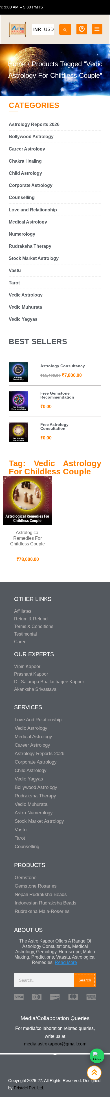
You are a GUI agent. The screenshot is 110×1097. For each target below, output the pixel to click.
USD (49, 29)
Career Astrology (32, 745)
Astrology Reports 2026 (39, 753)
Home (17, 64)
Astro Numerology (34, 812)
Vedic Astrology (31, 728)
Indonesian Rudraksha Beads (45, 903)
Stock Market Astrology (39, 821)
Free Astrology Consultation (54, 426)
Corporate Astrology (36, 762)
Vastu (21, 829)
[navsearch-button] (65, 28)
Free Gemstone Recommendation (57, 395)
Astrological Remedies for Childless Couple (27, 538)
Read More (66, 962)
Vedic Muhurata (31, 804)
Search (84, 980)
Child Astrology (31, 770)
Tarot (20, 838)
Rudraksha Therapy (35, 796)
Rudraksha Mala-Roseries (42, 911)
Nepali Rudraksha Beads (41, 894)
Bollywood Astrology (36, 787)
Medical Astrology (33, 736)
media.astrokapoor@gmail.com (55, 1043)
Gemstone (25, 877)
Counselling (27, 846)
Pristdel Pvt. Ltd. (29, 1087)
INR (37, 29)
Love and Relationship (38, 719)
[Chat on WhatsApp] (97, 1056)
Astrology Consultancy (62, 366)
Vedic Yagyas (29, 779)
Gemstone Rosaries (36, 886)
